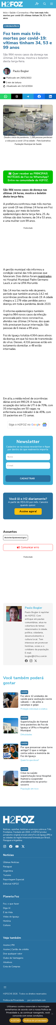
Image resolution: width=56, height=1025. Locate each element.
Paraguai (7, 866)
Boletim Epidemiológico (16, 537)
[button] (44, 4)
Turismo (7, 875)
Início (5, 12)
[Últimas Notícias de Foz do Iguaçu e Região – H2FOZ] (12, 4)
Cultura (6, 925)
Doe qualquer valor (12, 953)
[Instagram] (31, 660)
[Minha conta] (37, 4)
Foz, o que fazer (11, 903)
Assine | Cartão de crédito (16, 949)
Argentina (8, 870)
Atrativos (7, 962)
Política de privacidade (35, 1020)
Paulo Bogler (21, 71)
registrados (44, 276)
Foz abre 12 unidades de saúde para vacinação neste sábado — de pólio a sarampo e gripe (36, 700)
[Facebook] (26, 660)
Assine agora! (28, 511)
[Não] (52, 1013)
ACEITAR (15, 1020)
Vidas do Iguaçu (11, 916)
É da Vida (8, 912)
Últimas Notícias (11, 862)
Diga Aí (6, 908)
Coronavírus (23, 12)
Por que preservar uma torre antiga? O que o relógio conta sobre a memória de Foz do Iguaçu (37, 752)
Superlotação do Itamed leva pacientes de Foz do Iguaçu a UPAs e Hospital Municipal (35, 726)
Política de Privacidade (13, 1000)
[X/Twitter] (35, 660)
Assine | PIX (9, 945)
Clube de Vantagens (13, 958)
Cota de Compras (11, 966)
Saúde (12, 12)
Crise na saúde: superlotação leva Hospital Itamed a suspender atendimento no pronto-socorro (36, 778)
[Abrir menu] (5, 987)
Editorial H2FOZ (11, 883)
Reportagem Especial (13, 879)
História (7, 921)
